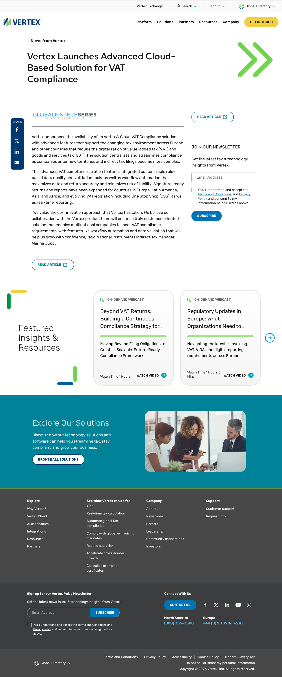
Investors (153, 546)
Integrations (36, 531)
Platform (144, 22)
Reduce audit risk (100, 546)
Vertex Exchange (150, 6)
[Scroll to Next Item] (270, 338)
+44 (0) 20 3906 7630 (223, 623)
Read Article (49, 265)
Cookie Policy (208, 657)
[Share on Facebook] (16, 129)
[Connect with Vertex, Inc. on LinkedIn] (227, 604)
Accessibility (182, 657)
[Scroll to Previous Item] (83, 337)
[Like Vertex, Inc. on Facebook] (205, 604)
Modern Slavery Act (240, 657)
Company (231, 22)
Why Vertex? (36, 509)
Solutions (165, 22)
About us (153, 509)
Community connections (165, 539)
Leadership (154, 531)
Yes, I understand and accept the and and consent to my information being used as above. (224, 196)
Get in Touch (261, 22)
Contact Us (180, 605)
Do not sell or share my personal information (220, 663)
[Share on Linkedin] (16, 151)
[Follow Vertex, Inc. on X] (216, 604)
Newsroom (154, 516)
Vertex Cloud (37, 516)
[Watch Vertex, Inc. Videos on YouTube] (238, 604)
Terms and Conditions (215, 194)
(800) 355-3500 (179, 623)
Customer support (220, 509)
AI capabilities (38, 524)
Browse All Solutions (58, 459)
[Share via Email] (16, 162)
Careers (152, 524)
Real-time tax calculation (106, 513)
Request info (216, 516)
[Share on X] (16, 140)
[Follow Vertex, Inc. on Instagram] (249, 604)
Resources (208, 22)
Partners (186, 22)
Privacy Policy (42, 629)
